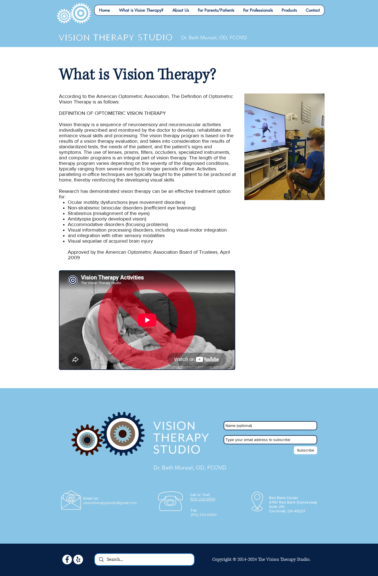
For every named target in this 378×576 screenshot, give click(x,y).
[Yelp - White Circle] (78, 559)
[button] (141, 10)
